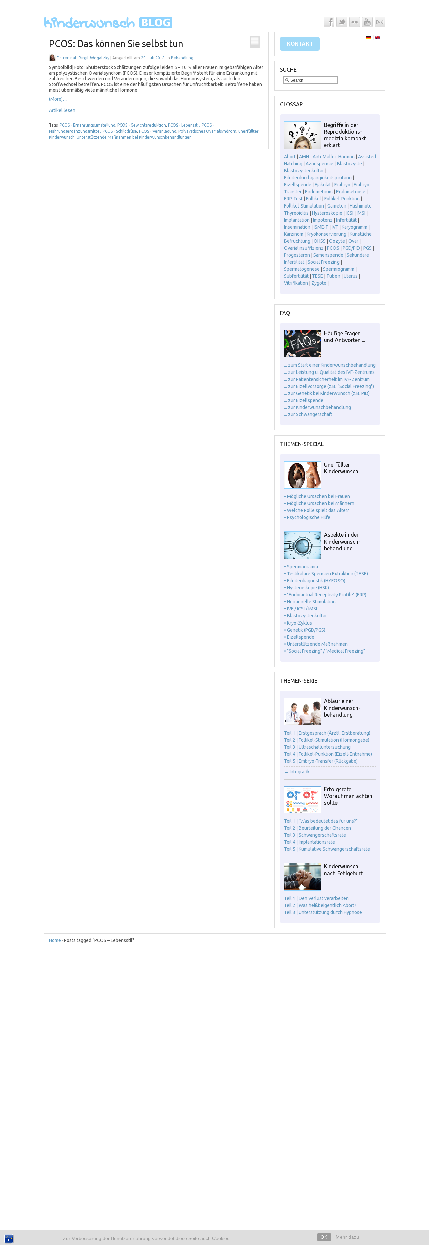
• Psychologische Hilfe (307, 517)
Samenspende (328, 255)
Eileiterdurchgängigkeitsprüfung (318, 177)
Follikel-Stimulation (304, 206)
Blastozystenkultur (304, 170)
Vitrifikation (296, 283)
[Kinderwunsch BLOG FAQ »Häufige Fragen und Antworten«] (302, 355)
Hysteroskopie (327, 213)
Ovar (353, 241)
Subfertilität (296, 276)
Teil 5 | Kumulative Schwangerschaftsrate (327, 849)
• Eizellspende (299, 637)
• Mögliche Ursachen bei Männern (319, 503)
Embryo (342, 184)
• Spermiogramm (301, 566)
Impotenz (323, 220)
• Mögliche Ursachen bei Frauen (317, 496)
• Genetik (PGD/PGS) (304, 630)
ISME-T (321, 227)
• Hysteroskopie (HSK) (306, 587)
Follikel (313, 198)
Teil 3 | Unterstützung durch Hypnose (323, 912)
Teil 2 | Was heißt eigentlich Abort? (320, 905)
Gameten (336, 206)
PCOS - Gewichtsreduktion (141, 125)
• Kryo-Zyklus (298, 623)
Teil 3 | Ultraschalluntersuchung (317, 747)
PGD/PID (351, 248)
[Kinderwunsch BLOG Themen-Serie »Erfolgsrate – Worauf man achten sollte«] (302, 811)
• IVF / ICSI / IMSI (300, 608)
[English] (377, 37)
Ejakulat (323, 184)
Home (55, 940)
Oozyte (337, 241)
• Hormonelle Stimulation (310, 601)
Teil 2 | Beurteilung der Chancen (317, 828)
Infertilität (346, 220)
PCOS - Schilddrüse (120, 131)
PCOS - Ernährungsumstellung (87, 125)
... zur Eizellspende (303, 400)
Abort (290, 156)
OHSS (320, 241)
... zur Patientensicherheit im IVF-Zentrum (327, 379)
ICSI (349, 213)
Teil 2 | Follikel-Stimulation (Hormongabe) (326, 740)
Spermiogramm (338, 269)
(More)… (58, 99)
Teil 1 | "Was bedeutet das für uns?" (321, 821)
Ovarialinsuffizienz (304, 248)
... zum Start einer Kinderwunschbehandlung (330, 365)
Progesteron (297, 255)
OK (324, 1237)
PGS (367, 248)
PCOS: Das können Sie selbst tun (116, 43)
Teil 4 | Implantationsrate (309, 842)
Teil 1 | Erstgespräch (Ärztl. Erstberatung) (327, 733)
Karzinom (293, 234)
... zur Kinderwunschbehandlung (317, 407)
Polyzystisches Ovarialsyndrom (207, 131)
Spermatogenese (302, 269)
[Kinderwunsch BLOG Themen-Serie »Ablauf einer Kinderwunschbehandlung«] (302, 723)
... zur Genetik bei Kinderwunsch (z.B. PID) (327, 393)
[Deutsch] (368, 37)
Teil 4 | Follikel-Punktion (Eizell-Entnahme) (328, 754)
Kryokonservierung (326, 234)
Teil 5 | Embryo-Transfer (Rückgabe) (321, 761)
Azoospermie (319, 163)
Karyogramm (354, 227)
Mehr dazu (347, 1237)
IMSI (361, 213)
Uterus (351, 276)
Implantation (297, 220)
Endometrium (319, 191)
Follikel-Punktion (342, 198)
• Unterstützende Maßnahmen (316, 644)
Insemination (297, 227)
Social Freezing (324, 262)
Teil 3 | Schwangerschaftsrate (315, 835)
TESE (317, 276)
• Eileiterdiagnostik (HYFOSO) (314, 580)
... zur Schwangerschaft (308, 414)
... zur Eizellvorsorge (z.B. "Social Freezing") (329, 386)
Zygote (318, 283)
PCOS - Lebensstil (184, 125)
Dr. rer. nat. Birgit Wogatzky (83, 58)
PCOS (333, 248)
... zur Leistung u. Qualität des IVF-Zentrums (329, 372)
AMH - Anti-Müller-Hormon (327, 156)
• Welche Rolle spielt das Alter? (316, 510)
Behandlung (182, 58)
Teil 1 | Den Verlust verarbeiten (316, 898)
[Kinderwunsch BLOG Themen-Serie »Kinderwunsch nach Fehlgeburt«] (302, 889)
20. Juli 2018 (153, 58)
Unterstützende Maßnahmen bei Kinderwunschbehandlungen (134, 137)
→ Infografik (297, 771)
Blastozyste (349, 163)
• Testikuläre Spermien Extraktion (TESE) (326, 573)
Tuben (333, 276)
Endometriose (350, 191)
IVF (335, 227)
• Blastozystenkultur (305, 615)
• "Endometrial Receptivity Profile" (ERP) (325, 594)
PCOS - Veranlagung (157, 131)
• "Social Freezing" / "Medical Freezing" (324, 651)
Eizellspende (297, 184)
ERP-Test (293, 198)
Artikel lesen (62, 110)
